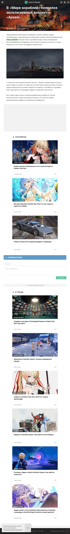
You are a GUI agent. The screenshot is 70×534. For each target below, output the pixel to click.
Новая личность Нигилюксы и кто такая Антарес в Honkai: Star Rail (33, 167)
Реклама (40, 531)
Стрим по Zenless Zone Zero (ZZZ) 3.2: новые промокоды (31, 398)
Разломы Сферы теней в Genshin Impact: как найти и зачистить (34, 473)
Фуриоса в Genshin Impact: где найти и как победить (34, 435)
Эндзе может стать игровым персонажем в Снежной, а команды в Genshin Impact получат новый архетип (34, 511)
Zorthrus (10, 29)
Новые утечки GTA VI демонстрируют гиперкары (33, 242)
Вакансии (34, 531)
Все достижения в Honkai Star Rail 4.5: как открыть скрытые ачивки (33, 205)
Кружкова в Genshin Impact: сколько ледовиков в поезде (33, 360)
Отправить (61, 278)
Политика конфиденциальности (13, 530)
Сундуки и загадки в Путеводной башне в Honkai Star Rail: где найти (34, 322)
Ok (28, 528)
